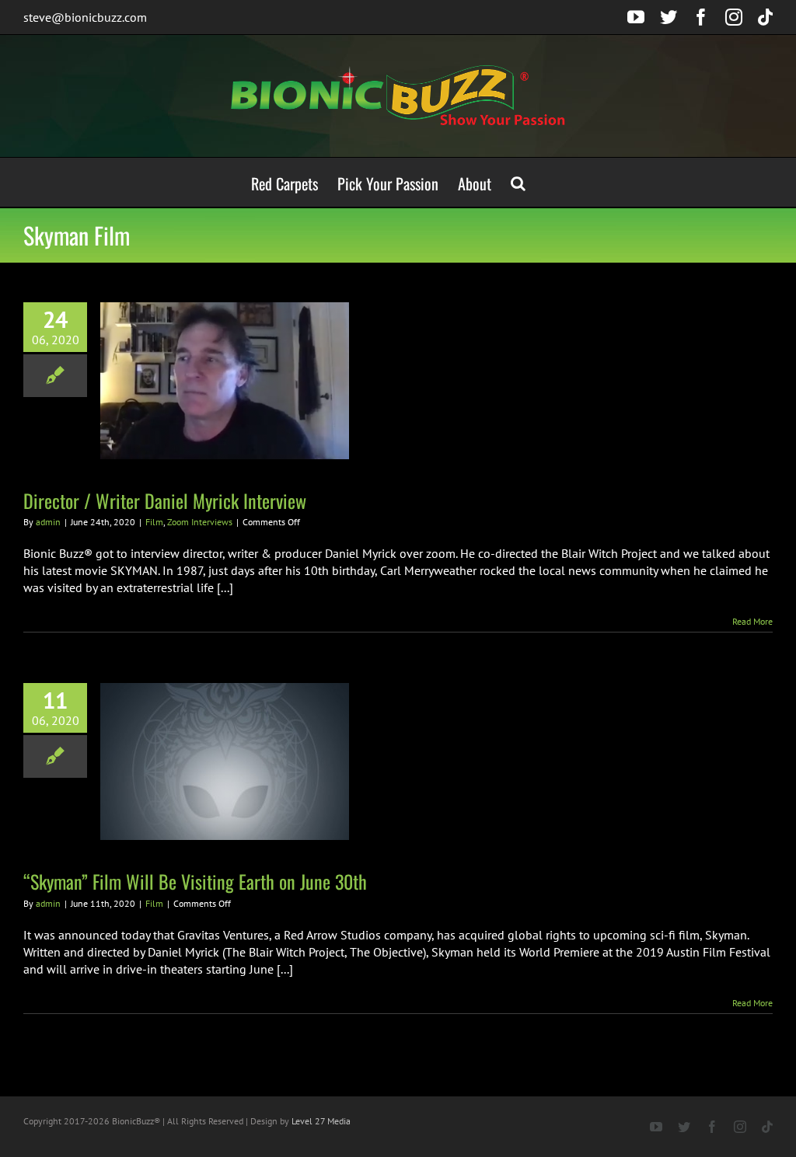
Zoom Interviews (199, 522)
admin (48, 522)
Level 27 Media (321, 1121)
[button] (518, 182)
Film (154, 522)
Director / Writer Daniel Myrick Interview (164, 500)
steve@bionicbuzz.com (85, 17)
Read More (752, 621)
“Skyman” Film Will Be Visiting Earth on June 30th (195, 881)
